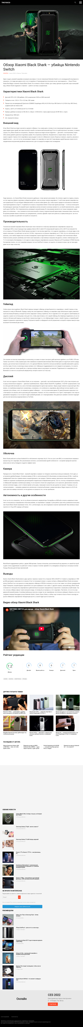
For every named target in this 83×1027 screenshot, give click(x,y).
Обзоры (5, 73)
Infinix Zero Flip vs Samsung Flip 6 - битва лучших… (27, 915)
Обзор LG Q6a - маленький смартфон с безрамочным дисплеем (26, 954)
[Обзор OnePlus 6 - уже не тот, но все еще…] (8, 932)
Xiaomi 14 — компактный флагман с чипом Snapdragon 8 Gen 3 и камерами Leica (67, 734)
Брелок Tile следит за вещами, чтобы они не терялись (28, 966)
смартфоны (18, 678)
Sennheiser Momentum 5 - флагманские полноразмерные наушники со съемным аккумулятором (27, 866)
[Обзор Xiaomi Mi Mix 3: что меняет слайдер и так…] (8, 983)
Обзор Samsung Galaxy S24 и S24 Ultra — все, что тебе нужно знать (11, 747)
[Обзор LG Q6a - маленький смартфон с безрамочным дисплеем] (8, 958)
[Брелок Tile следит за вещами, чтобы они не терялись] (8, 971)
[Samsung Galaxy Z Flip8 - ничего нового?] (8, 831)
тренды (25, 678)
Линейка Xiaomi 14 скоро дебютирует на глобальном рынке (14, 733)
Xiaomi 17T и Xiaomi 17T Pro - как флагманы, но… (28, 853)
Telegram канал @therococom (22, 906)
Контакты (14, 1016)
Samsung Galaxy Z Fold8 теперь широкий (27, 839)
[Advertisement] (32, 756)
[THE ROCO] (6, 2)
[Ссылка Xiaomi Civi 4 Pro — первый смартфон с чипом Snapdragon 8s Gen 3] (41, 702)
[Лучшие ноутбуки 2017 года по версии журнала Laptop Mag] (8, 945)
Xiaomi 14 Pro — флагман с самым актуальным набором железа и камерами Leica (41, 734)
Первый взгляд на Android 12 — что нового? (71, 746)
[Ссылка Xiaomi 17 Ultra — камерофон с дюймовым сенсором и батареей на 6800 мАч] (15, 702)
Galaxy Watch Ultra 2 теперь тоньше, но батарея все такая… (29, 814)
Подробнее (52, 1004)
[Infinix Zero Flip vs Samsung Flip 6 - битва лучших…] (8, 919)
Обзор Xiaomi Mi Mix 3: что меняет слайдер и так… (28, 979)
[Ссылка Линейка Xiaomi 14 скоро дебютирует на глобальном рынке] (15, 723)
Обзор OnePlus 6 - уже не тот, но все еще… (27, 927)
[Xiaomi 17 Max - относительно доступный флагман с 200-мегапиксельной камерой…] (8, 882)
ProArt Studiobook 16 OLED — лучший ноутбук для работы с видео (51, 747)
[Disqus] (41, 787)
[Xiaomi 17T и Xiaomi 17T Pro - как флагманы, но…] (8, 857)
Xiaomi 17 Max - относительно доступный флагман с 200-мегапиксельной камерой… (28, 878)
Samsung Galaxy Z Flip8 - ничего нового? (27, 826)
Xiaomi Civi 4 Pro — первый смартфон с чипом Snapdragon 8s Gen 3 (41, 712)
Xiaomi (5, 678)
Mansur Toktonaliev (22, 73)
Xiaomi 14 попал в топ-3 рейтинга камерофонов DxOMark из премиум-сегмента (68, 712)
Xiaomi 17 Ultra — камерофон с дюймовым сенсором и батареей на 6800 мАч (14, 712)
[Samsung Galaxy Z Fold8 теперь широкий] (8, 844)
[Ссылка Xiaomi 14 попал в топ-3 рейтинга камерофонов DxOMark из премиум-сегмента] (68, 702)
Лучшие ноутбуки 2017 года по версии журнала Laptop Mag (29, 941)
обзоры (11, 678)
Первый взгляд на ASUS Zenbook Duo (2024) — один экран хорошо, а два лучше (31, 747)
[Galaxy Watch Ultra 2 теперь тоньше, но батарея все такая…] (8, 818)
